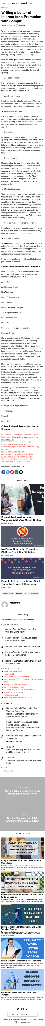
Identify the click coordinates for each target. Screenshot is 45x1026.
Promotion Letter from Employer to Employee (17, 442)
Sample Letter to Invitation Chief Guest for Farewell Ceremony (20, 582)
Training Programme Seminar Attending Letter (24, 761)
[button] (35, 1014)
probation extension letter (14, 687)
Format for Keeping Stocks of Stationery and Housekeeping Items (24, 751)
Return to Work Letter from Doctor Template (21, 961)
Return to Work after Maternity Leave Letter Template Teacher (24, 662)
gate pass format (11, 695)
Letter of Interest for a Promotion (13, 451)
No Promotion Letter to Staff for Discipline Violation (19, 434)
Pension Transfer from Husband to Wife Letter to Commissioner (22, 653)
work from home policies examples (18, 697)
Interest (19, 593)
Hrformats (22, 26)
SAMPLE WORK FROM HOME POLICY (20, 689)
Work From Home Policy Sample (17, 676)
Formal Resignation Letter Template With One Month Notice (21, 519)
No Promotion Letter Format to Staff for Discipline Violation (19, 551)
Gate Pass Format (14, 741)
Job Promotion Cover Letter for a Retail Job (17, 454)
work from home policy (13, 671)
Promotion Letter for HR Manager (13, 444)
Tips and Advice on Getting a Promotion (15, 461)
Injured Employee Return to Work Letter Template (19, 993)
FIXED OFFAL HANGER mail (15, 692)
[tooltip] (3, 472)
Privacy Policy (9, 771)
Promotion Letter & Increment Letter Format (17, 456)
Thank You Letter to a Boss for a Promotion (17, 459)
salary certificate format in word (16, 684)
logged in (15, 619)
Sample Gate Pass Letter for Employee (22, 646)
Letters (4, 8)
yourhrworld (9, 674)
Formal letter (8, 593)
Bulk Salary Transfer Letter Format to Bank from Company (22, 729)
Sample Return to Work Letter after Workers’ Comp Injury (20, 630)
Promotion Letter (31, 593)
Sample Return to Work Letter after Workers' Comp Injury (21, 709)
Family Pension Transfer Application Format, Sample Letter (21, 639)
